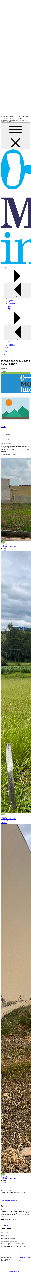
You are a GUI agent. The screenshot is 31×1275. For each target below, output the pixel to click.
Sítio (9, 308)
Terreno (10, 306)
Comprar (6, 353)
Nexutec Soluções (25, 1257)
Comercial (10, 300)
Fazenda (10, 298)
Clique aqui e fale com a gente (9, 1200)
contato (6, 347)
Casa (9, 301)
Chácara (10, 309)
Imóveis (6, 351)
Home (5, 267)
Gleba (9, 305)
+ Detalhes (4, 550)
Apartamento (11, 303)
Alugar (6, 1225)
